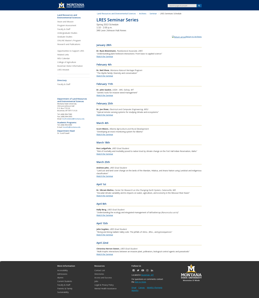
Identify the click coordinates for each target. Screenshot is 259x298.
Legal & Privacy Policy (104, 285)
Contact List (99, 270)
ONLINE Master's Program (69, 40)
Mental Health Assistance (105, 288)
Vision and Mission (65, 21)
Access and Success (103, 277)
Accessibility (62, 270)
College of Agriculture (66, 62)
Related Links (63, 54)
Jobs (96, 281)
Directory (62, 80)
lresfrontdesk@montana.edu (73, 119)
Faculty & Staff (63, 29)
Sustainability (63, 292)
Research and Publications (68, 44)
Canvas (141, 287)
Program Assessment (66, 25)
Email (134, 287)
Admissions (62, 274)
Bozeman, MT (147, 275)
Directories (99, 274)
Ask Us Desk (140, 282)
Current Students (64, 281)
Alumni (60, 277)
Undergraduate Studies (67, 33)
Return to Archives (194, 36)
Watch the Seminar (104, 56)
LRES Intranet (63, 69)
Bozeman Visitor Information (70, 66)
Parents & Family (64, 288)
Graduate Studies (64, 36)
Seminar (153, 13)
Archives (142, 13)
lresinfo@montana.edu (71, 127)
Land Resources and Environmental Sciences (69, 16)
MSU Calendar (63, 58)
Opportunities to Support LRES (70, 51)
